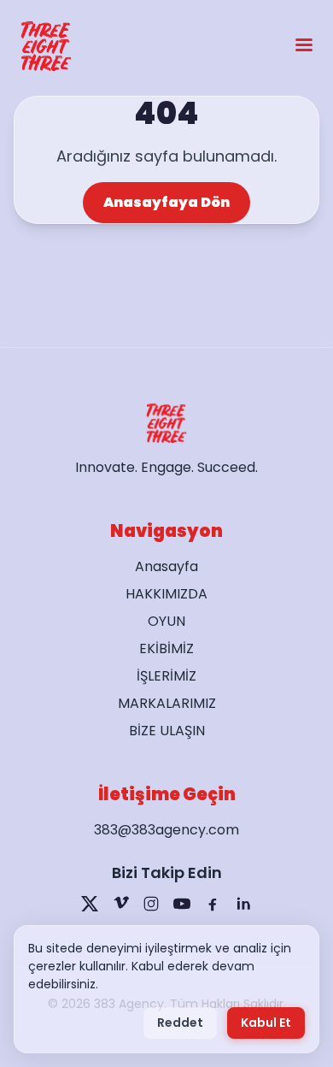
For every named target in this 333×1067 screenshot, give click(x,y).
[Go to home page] (46, 46)
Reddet (180, 1022)
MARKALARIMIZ (167, 703)
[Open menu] (304, 46)
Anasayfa (166, 566)
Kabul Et (266, 1022)
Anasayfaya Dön (166, 202)
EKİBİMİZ (166, 648)
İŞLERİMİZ (166, 676)
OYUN (166, 621)
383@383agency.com (166, 830)
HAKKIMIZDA (166, 594)
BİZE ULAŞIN (167, 730)
